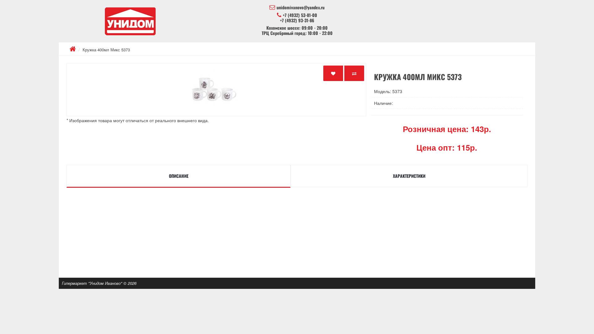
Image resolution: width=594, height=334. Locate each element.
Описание (178, 176)
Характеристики (409, 176)
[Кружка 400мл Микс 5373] (216, 89)
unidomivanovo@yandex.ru (301, 7)
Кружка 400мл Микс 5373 (106, 50)
